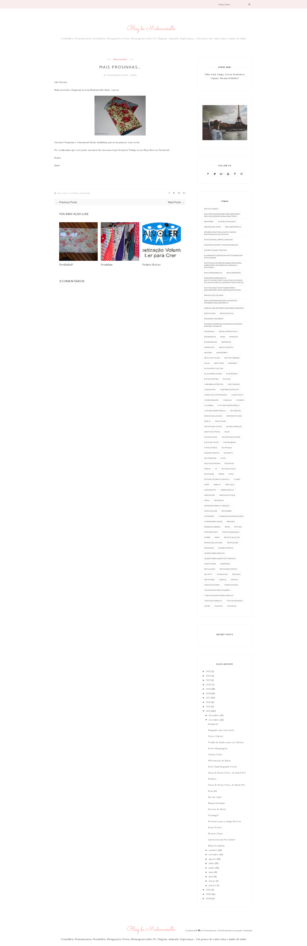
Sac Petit (208, 574)
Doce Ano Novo (211, 442)
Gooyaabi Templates (242, 930)
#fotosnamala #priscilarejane (218, 240)
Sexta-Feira (209, 580)
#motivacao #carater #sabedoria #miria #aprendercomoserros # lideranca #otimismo (223, 265)
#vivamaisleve (210, 342)
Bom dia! (212, 791)
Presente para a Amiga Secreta (224, 821)
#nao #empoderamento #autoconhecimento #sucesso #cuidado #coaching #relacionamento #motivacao (224, 280)
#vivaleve (233, 337)
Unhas (207, 606)
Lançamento (210, 490)
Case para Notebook (229, 389)
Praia (217, 537)
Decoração (235, 411)
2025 (208, 671)
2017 (208, 697)
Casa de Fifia (210, 389)
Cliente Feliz (237, 395)
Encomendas (210, 458)
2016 (208, 702)
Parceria (231, 521)
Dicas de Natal (210, 437)
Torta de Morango (213, 601)
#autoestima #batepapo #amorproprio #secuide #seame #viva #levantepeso (222, 215)
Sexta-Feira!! (214, 827)
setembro (214, 854)
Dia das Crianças (234, 426)
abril (211, 876)
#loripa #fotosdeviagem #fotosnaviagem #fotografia (223, 256)
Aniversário (222, 352)
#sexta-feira (210, 313)
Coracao (227, 400)
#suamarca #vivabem (214, 319)
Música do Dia (210, 511)
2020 (208, 684)
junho (212, 867)
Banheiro (232, 363)
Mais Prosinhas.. (216, 845)
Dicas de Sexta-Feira (231, 437)
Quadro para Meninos (214, 553)
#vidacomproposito (228, 331)
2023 (208, 680)
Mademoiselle (227, 490)
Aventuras (219, 363)
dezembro (214, 715)
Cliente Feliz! (215, 754)
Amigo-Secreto (226, 347)
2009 (208, 894)
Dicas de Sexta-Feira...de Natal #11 (226, 784)
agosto (212, 859)
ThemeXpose (209, 930)
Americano (209, 347)
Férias (221, 474)
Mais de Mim (209, 495)
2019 (208, 688)
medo (206, 500)
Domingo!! (213, 815)
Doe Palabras (229, 442)
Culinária (208, 405)
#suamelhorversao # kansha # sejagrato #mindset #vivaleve (223, 325)
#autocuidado (211, 209)
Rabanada (225, 564)
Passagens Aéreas (212, 527)
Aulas (207, 363)
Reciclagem (209, 569)
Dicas (227, 432)
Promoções (232, 543)
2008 (208, 898)
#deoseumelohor (212, 227)
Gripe (206, 484)
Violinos (218, 606)
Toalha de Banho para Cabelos (218, 595)
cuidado (240, 400)
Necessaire (226, 511)
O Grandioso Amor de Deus (231, 516)
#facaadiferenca (233, 227)
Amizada (208, 352)
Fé (216, 469)
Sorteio (234, 580)
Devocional (220, 421)
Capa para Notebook (213, 384)
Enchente (228, 453)
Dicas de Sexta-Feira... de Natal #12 (227, 772)
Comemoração (211, 400)
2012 (208, 706)
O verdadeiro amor (213, 521)
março (212, 880)
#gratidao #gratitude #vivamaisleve (221, 245)
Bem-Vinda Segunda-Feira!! (222, 766)
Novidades (85, 193)
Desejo (207, 421)
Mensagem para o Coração (216, 506)
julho (211, 863)
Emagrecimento (211, 453)
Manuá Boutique (216, 803)
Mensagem (219, 500)
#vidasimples (210, 337)
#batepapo (209, 221)
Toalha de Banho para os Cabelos (226, 742)
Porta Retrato (211, 532)
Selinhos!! (213, 724)
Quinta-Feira (210, 564)
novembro (214, 719)
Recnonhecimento (228, 569)
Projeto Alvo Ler (232, 537)
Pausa (227, 527)
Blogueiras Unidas (213, 374)
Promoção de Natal (213, 543)
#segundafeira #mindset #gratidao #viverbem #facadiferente (220, 301)
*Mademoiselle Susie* (117, 75)
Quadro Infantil (226, 548)
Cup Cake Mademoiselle (229, 405)
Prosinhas (106, 264)
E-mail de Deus (210, 448)
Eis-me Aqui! (214, 797)
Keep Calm (230, 484)
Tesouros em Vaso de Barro (217, 590)
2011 (208, 711)
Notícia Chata (215, 833)
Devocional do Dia (213, 426)
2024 (208, 675)
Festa (230, 474)
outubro (213, 850)
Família (207, 469)
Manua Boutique (227, 495)
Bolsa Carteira (120, 59)
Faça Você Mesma (212, 463)
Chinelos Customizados (215, 395)
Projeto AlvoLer (151, 264)
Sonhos (222, 580)
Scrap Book (222, 574)
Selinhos (236, 574)
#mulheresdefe (234, 273)
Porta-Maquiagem (230, 532)
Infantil (217, 484)
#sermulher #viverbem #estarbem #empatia (224, 308)
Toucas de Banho (234, 601)
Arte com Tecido (212, 358)
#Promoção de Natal (214, 295)
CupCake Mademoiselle (215, 411)
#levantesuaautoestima (215, 250)
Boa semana (231, 374)
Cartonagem (234, 384)
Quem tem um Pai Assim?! (221, 839)
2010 (208, 889)
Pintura (238, 527)
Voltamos (231, 606)
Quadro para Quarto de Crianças (220, 558)
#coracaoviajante (227, 221)
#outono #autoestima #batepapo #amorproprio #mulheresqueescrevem (222, 289)
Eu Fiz (223, 458)
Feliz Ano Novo (228, 469)
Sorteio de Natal (212, 585)
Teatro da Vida (231, 585)
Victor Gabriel (215, 736)
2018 (208, 693)
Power (207, 537)
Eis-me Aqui (227, 448)
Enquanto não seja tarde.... (222, 730)
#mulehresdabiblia (213, 273)
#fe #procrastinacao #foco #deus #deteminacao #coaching (220, 233)
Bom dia (226, 379)
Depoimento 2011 (234, 416)
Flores (237, 479)
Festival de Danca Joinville (216, 479)
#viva (222, 337)
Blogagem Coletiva (213, 368)
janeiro (212, 885)
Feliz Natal (209, 474)
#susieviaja (209, 331)
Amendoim (226, 342)
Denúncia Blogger (213, 416)
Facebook (229, 463)
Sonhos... (212, 778)
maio (211, 872)
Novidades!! (66, 264)
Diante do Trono (212, 432)
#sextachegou (227, 313)
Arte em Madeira (232, 358)
